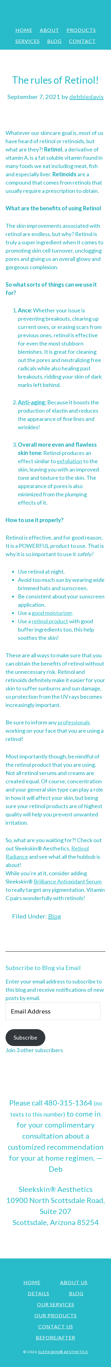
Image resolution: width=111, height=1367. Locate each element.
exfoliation (69, 461)
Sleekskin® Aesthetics (63, 1352)
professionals (74, 722)
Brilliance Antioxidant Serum (67, 881)
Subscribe (25, 1037)
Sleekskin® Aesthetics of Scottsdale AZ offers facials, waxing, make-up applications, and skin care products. (55, 10)
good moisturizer (52, 612)
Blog (54, 916)
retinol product (50, 621)
